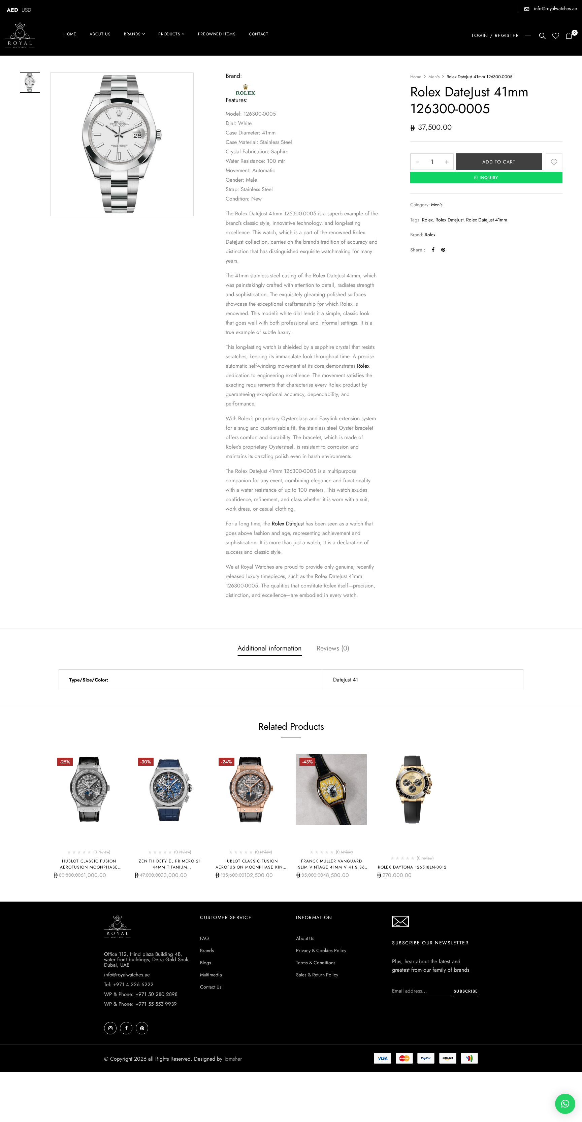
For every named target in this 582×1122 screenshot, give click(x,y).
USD (26, 10)
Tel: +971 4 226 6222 (129, 984)
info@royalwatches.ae (554, 8)
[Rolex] (246, 86)
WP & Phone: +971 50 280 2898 (140, 994)
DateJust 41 (345, 680)
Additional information (269, 648)
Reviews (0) (333, 648)
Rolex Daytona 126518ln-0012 (412, 867)
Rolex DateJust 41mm (486, 219)
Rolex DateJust (288, 523)
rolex (427, 219)
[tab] (269, 649)
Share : (417, 249)
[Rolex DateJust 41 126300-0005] (30, 82)
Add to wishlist (554, 161)
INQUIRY (489, 178)
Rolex (362, 366)
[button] (571, 36)
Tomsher (233, 1059)
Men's (434, 76)
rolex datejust (449, 219)
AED (12, 10)
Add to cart (499, 161)
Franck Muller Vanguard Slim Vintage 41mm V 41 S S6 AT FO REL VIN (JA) (331, 867)
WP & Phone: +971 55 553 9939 (140, 1004)
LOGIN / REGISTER (495, 35)
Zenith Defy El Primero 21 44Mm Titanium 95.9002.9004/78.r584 (170, 867)
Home (415, 76)
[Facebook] (433, 249)
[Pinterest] (443, 249)
